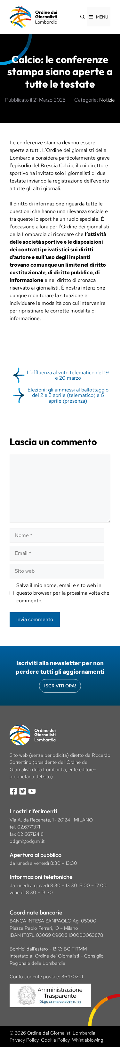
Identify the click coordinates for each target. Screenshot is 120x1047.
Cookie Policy (55, 1040)
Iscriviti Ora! (60, 686)
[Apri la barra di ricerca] (82, 16)
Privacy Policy (24, 1040)
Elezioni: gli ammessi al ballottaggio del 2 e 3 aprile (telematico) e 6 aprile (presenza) (68, 395)
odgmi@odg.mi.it (27, 841)
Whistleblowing (87, 1040)
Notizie (107, 100)
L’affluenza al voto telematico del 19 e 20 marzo (68, 375)
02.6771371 (28, 827)
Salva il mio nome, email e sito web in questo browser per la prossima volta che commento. (62, 593)
